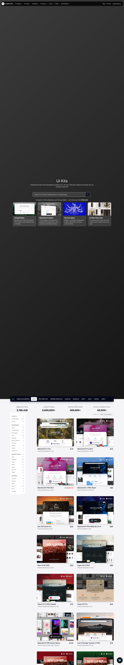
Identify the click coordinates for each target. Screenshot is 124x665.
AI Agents (18, 3)
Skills (56, 3)
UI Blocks (35, 3)
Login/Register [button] (116, 3)
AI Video (26, 3)
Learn (50, 3)
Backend (14, 475)
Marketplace (65, 3)
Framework (15, 425)
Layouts (14, 416)
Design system (16, 454)
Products (43, 3)
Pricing (109, 3)
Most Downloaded (105, 414)
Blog (104, 3)
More (103, 399)
